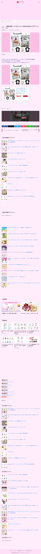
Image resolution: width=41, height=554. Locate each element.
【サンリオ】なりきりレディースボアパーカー (17, 159)
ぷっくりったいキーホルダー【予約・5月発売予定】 (18, 165)
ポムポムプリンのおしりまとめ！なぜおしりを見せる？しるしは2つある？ (22, 233)
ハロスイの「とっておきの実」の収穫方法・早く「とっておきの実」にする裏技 (23, 270)
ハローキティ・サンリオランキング (8, 381)
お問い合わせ (29, 550)
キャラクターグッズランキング (7, 385)
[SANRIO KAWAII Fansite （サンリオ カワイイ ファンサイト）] (20, 2)
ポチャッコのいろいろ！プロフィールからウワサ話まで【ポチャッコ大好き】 (23, 239)
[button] (5, 126)
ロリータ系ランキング (5, 388)
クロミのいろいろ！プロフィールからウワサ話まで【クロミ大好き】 (21, 246)
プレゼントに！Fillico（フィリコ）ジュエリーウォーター (19, 499)
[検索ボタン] (39, 2)
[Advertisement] (20, 12)
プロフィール (24, 550)
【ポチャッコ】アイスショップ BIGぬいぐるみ (17, 171)
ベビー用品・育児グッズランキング (8, 395)
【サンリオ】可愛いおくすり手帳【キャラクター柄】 (18, 480)
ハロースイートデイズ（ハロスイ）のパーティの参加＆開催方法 (20, 252)
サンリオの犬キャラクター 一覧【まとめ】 (16, 276)
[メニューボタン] (2, 2)
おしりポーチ (10, 183)
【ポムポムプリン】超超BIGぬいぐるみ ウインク (17, 190)
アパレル (10, 108)
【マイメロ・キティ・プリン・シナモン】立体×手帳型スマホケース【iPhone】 (23, 530)
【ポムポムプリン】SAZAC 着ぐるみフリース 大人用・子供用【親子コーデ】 (23, 177)
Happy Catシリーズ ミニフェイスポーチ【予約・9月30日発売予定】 (21, 196)
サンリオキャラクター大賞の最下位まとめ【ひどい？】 (18, 264)
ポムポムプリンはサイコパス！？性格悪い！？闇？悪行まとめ (20, 227)
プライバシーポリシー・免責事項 (15, 550)
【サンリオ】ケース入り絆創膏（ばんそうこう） (17, 153)
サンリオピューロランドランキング (8, 391)
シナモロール (5, 108)
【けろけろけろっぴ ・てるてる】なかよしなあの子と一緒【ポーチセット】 (22, 493)
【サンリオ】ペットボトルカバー (14, 524)
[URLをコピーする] (36, 126)
